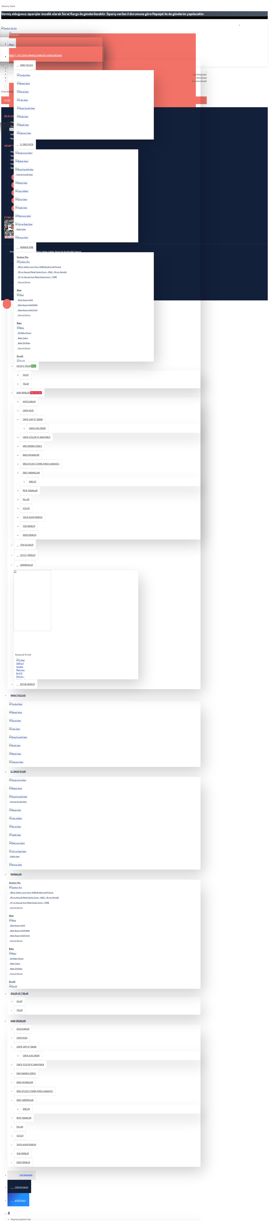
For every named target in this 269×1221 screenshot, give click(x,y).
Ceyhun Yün (22, 257)
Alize (19, 290)
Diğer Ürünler (201, 77)
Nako (19, 323)
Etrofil (20, 356)
